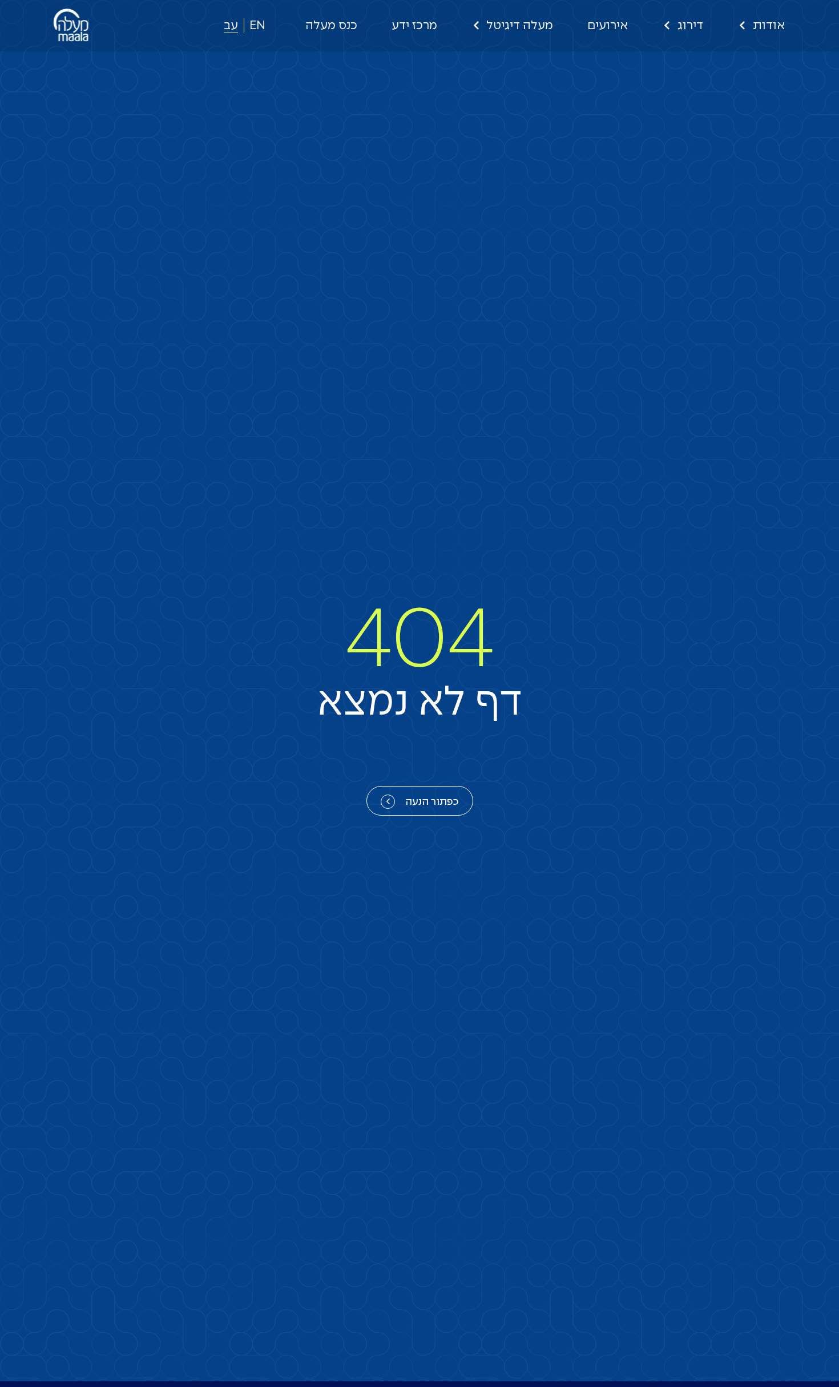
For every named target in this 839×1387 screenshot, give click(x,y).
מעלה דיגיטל (519, 25)
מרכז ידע (414, 25)
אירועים (607, 25)
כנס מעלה (331, 25)
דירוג (690, 25)
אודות (769, 25)
